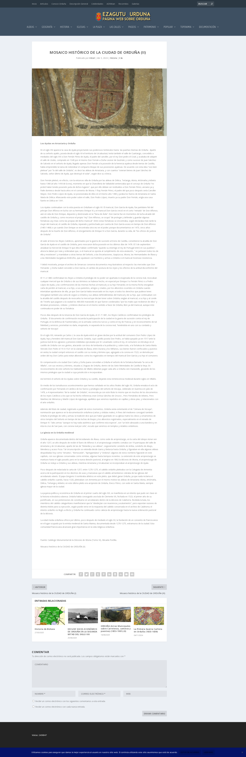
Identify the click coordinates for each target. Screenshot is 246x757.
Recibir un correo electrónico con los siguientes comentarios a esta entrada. (70, 701)
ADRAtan (111, 3)
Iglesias (81, 27)
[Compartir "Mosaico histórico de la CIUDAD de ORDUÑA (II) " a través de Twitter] (86, 574)
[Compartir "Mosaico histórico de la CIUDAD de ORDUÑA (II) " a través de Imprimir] (132, 574)
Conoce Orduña (59, 3)
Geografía (47, 27)
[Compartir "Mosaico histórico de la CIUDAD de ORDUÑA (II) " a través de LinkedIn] (109, 574)
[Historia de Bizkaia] (50, 616)
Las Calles (115, 27)
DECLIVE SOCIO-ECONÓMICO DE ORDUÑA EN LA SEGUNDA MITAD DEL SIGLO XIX (82, 631)
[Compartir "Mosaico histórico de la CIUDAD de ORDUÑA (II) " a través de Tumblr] (98, 574)
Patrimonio (150, 27)
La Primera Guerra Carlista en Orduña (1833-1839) (148, 630)
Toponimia (185, 27)
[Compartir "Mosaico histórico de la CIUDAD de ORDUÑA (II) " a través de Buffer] (115, 574)
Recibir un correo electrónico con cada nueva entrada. (60, 706)
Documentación (207, 27)
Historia (64, 27)
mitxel (92, 58)
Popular (168, 27)
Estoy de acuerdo (190, 752)
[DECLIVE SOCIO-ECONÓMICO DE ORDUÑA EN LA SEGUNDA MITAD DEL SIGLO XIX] (83, 616)
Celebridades (97, 3)
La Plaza (97, 27)
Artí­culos (44, 3)
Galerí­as (135, 3)
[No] (242, 752)
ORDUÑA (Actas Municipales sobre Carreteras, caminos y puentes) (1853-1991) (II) (116, 628)
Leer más (208, 752)
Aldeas (30, 27)
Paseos (132, 27)
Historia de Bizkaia (45, 629)
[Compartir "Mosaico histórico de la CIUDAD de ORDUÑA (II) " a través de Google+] (92, 574)
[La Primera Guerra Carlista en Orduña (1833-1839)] (149, 616)
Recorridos (123, 3)
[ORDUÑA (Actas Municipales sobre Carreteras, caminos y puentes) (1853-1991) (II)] (116, 614)
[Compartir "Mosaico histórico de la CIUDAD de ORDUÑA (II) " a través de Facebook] (81, 574)
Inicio (34, 3)
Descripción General (78, 3)
